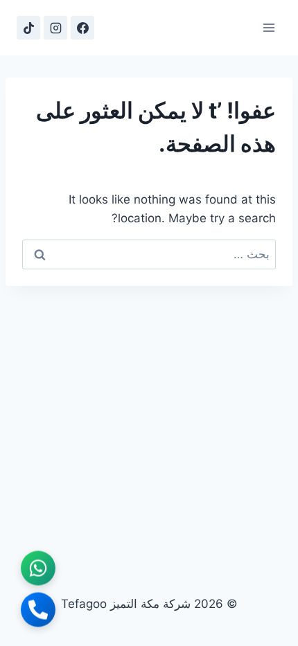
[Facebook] (82, 27)
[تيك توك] (28, 27)
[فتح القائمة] (268, 27)
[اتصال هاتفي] (38, 610)
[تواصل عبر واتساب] (38, 569)
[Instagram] (55, 27)
